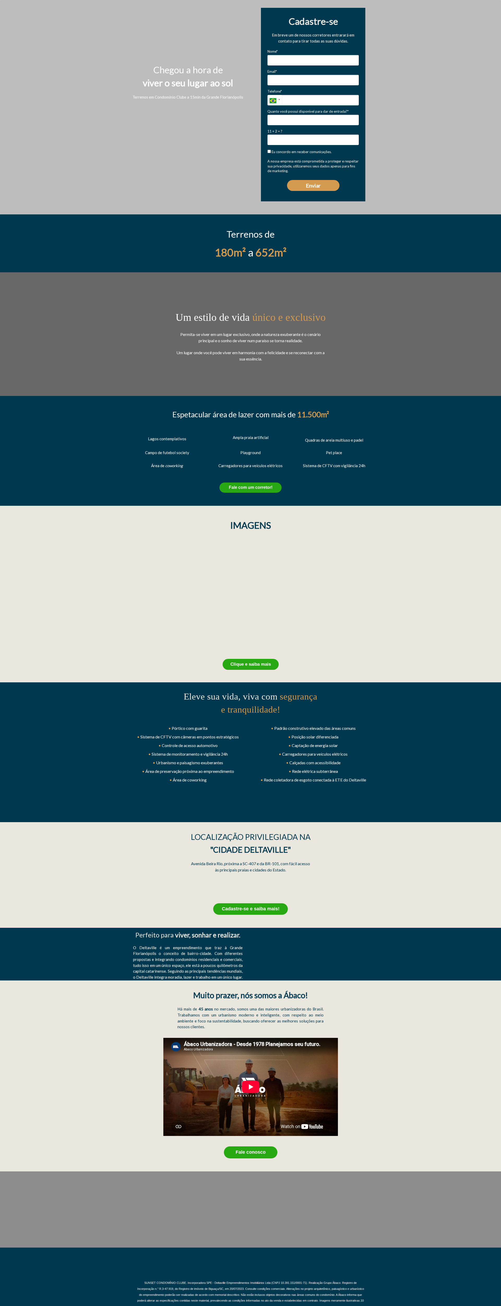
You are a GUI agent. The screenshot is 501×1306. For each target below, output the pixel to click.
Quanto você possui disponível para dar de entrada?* (308, 111)
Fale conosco (251, 1152)
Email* (272, 71)
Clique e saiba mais (250, 664)
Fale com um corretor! (250, 487)
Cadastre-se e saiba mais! (250, 908)
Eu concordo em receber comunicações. (301, 152)
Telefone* (274, 91)
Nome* (272, 51)
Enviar (313, 185)
